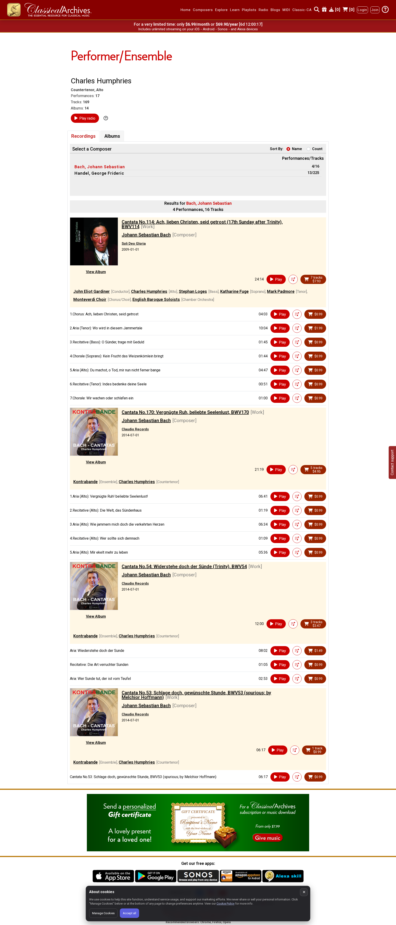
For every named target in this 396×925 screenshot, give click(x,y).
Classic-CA (302, 10)
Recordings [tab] (83, 136)
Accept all (129, 913)
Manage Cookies (103, 913)
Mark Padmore (280, 291)
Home (186, 10)
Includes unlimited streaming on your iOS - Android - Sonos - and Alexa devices (198, 29)
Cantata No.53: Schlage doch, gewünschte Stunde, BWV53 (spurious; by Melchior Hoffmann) (196, 695)
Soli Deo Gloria (134, 243)
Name (297, 149)
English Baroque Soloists (156, 299)
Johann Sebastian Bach (146, 235)
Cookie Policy (225, 903)
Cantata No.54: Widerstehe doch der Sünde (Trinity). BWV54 (184, 566)
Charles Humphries (149, 291)
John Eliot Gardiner (91, 291)
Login (362, 10)
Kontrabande (85, 481)
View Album (96, 272)
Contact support (392, 462)
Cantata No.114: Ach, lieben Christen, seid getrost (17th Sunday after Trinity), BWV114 (202, 224)
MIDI (286, 10)
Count (317, 149)
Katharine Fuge (234, 291)
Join (375, 10)
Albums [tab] (112, 136)
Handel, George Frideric (99, 173)
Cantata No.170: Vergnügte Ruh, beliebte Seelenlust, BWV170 (185, 412)
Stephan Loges (193, 291)
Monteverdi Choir (89, 299)
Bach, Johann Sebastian (99, 166)
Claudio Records (135, 429)
